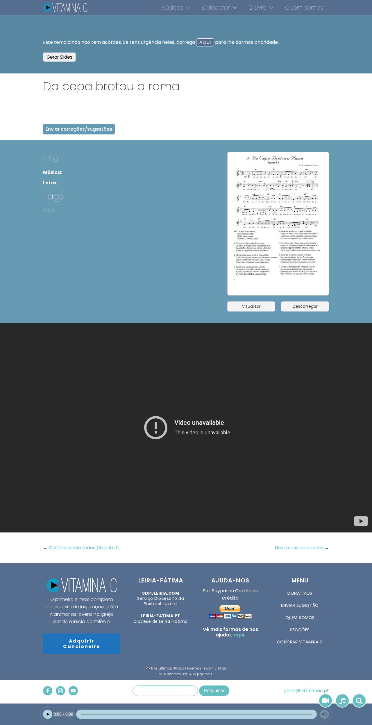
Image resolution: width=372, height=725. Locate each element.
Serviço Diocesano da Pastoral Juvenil (160, 599)
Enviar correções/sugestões (79, 129)
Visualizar (251, 306)
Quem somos (304, 7)
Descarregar (305, 306)
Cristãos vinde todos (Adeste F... (85, 547)
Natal (49, 210)
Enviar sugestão (300, 605)
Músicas (172, 7)
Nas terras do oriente (299, 547)
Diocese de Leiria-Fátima (161, 618)
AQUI (205, 42)
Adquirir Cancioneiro (81, 644)
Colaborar (216, 7)
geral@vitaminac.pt (306, 691)
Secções (300, 630)
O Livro (257, 7)
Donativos (299, 593)
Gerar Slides (59, 57)
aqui (239, 635)
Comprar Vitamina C (300, 642)
